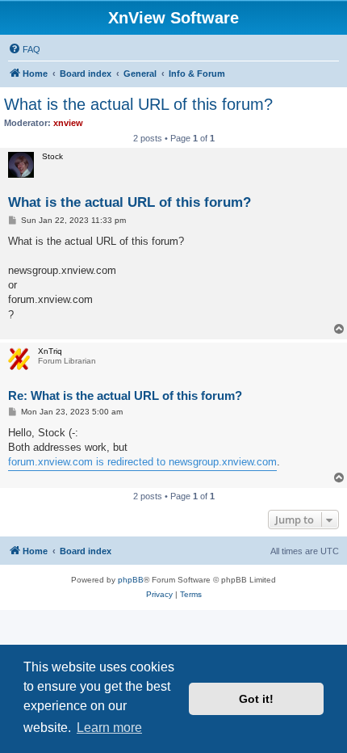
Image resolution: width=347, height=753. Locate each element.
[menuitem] (24, 49)
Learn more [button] (109, 727)
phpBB (131, 579)
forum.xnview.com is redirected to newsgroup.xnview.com (142, 462)
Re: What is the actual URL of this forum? (125, 395)
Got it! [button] (256, 698)
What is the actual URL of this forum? (138, 104)
